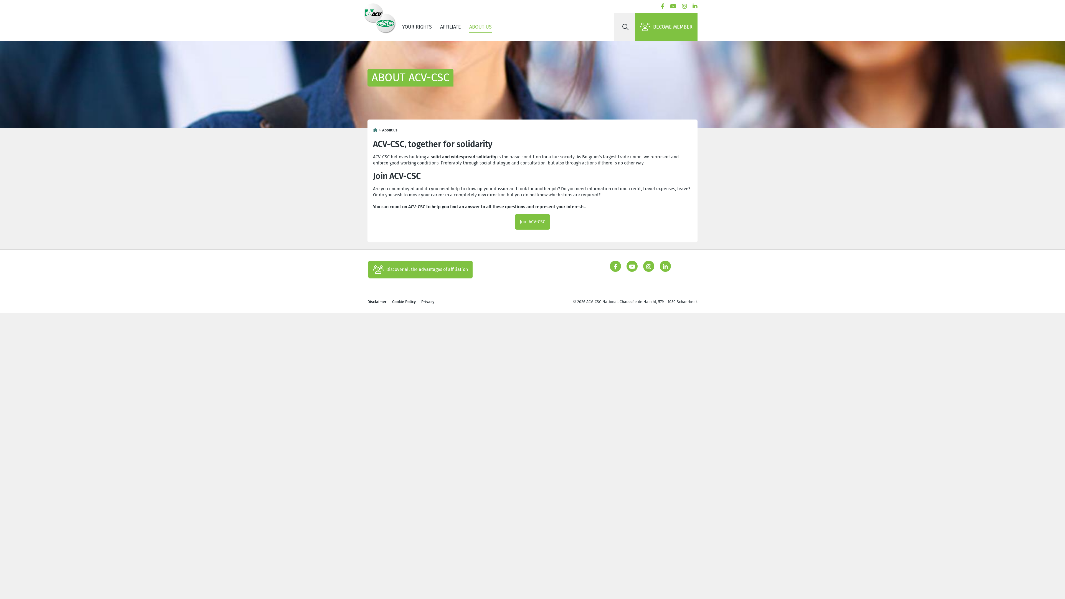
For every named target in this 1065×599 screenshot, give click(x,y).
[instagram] (684, 6)
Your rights (417, 27)
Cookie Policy (404, 302)
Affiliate (450, 27)
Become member (673, 27)
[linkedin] (695, 6)
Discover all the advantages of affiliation (427, 269)
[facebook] (662, 6)
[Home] (375, 130)
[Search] (625, 27)
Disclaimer (377, 302)
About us (480, 27)
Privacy (427, 302)
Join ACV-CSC (532, 221)
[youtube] (673, 6)
